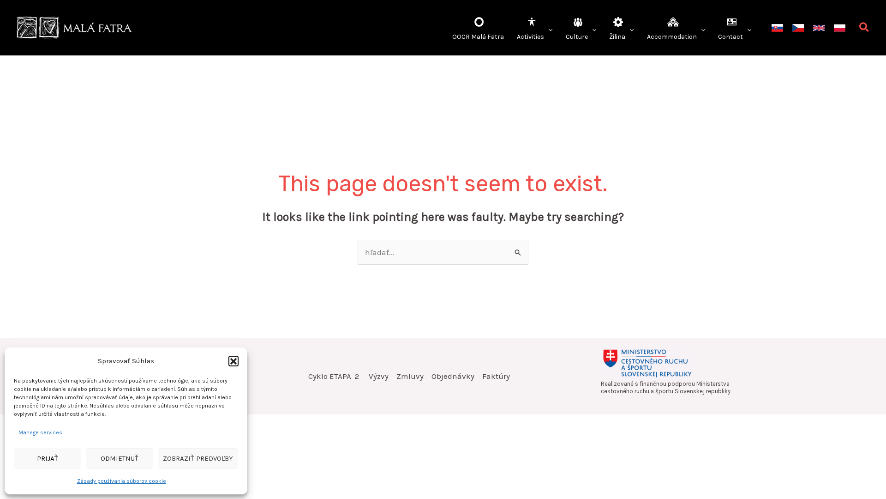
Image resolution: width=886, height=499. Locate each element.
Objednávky (452, 376)
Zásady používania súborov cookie (121, 481)
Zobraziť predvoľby (198, 458)
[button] (233, 360)
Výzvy (379, 376)
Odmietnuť (119, 458)
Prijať (47, 458)
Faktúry (496, 376)
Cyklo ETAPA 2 (334, 376)
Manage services (40, 432)
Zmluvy (410, 376)
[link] (777, 28)
